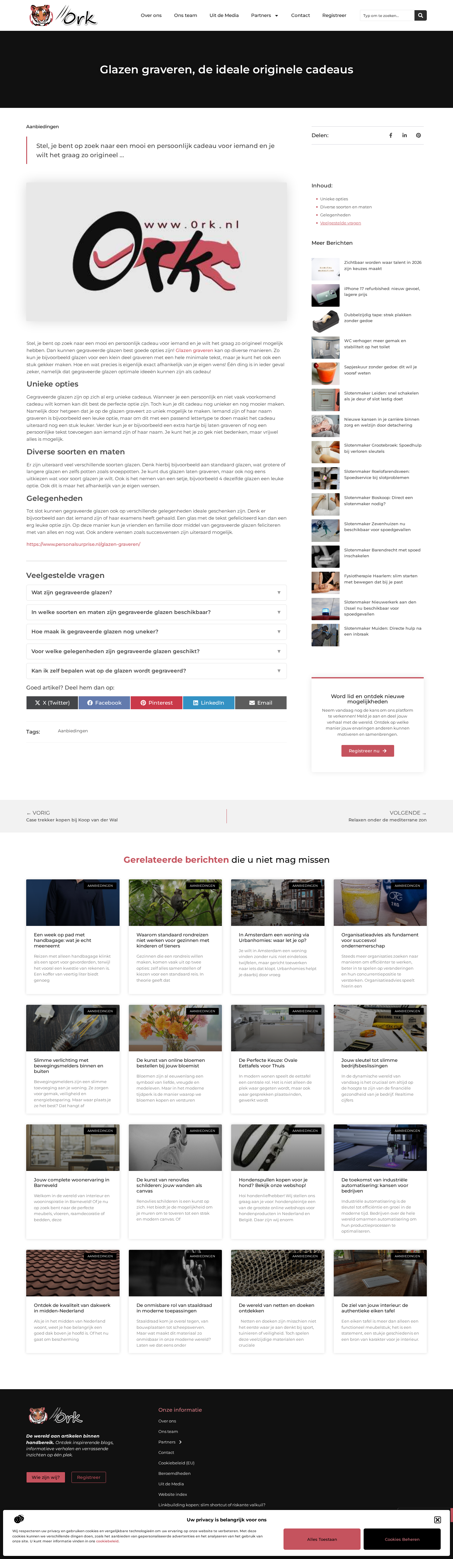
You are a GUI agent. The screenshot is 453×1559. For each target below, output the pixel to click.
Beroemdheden (174, 1473)
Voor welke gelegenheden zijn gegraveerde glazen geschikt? (156, 651)
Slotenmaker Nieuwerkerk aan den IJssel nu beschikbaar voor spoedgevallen (380, 607)
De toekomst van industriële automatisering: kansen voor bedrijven (374, 1185)
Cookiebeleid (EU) (176, 1462)
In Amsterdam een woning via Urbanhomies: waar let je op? (274, 937)
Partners (261, 15)
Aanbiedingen (42, 126)
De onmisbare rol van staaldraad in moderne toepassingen (174, 1308)
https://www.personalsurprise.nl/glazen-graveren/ (83, 544)
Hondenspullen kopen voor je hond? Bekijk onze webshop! (273, 1182)
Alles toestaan (322, 1539)
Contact (300, 15)
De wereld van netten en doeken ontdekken (276, 1308)
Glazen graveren (194, 350)
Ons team (185, 15)
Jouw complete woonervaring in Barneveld (71, 1182)
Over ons (151, 15)
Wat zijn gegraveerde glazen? (156, 592)
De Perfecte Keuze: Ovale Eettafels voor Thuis (268, 1063)
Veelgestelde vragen (340, 222)
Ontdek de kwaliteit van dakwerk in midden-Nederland (72, 1308)
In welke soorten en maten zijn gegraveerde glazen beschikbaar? (156, 612)
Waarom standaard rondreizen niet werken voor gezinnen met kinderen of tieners (173, 940)
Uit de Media (224, 15)
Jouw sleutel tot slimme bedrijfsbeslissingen (369, 1063)
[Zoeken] (420, 15)
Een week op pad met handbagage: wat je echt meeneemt (62, 940)
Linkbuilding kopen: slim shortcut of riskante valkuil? (211, 1504)
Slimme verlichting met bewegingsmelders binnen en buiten (68, 1065)
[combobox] (387, 15)
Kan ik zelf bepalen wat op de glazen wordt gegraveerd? (156, 671)
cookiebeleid (107, 1541)
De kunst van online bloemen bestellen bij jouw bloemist (171, 1063)
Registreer (334, 15)
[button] (438, 1520)
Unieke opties (334, 198)
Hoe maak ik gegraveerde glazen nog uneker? (156, 631)
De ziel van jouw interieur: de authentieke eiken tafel (374, 1308)
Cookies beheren (402, 1539)
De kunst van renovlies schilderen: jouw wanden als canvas (169, 1185)
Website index (172, 1494)
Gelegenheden (335, 214)
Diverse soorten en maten (346, 206)
